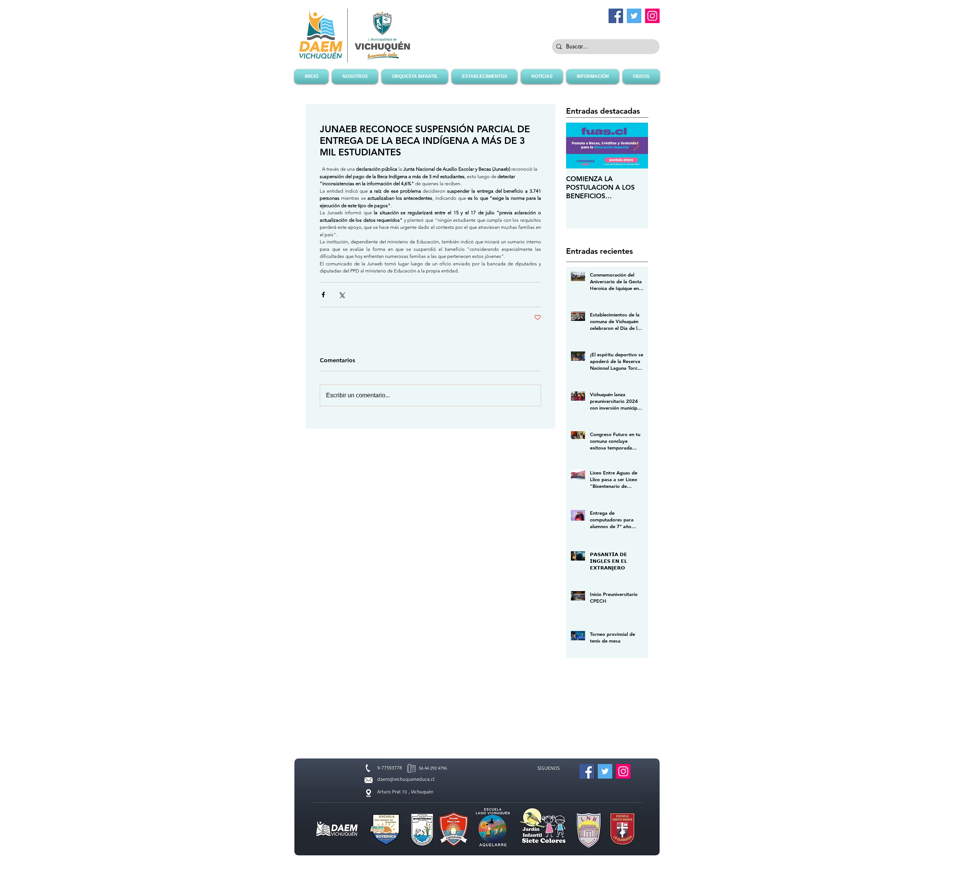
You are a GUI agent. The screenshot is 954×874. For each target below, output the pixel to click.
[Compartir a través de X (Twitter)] (341, 294)
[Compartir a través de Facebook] (323, 294)
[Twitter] (634, 16)
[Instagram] (652, 16)
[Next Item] (636, 146)
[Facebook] (616, 16)
